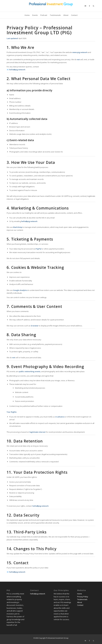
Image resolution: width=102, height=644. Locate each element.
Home (79, 593)
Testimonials (82, 599)
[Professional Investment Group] (51, 6)
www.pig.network (79, 52)
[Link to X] (93, 6)
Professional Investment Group (57, 638)
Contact (80, 605)
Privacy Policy (82, 596)
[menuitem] (27, 15)
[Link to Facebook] (89, 6)
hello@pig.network (37, 593)
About (79, 602)
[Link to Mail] (85, 6)
